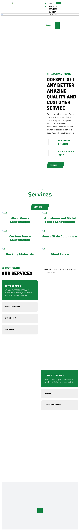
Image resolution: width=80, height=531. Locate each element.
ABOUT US (53, 6)
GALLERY (52, 12)
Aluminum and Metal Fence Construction (60, 219)
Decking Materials (20, 254)
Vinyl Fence (60, 254)
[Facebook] (40, 510)
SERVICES (53, 9)
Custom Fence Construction (20, 238)
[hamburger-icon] (58, 3)
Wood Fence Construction (20, 219)
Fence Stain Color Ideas (60, 236)
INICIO (51, 3)
